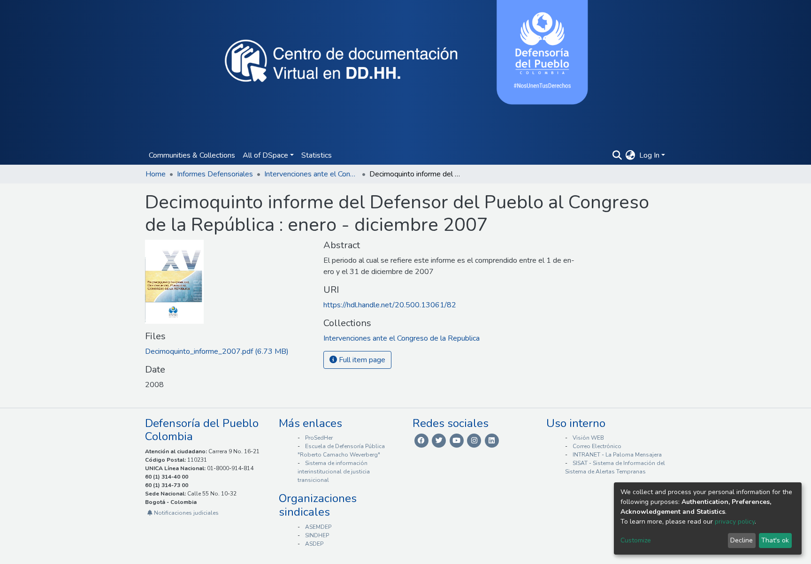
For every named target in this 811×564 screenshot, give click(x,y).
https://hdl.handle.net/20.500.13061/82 (389, 305)
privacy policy (735, 521)
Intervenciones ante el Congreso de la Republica (311, 174)
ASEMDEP (318, 527)
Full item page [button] (361, 360)
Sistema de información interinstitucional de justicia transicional (334, 471)
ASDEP (314, 544)
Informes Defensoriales (215, 174)
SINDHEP (317, 535)
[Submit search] (617, 155)
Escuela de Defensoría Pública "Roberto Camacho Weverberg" (341, 450)
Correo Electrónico (597, 446)
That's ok (775, 540)
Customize (635, 540)
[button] (630, 155)
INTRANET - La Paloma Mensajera (617, 454)
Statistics (316, 155)
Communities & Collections (192, 155)
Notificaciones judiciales (186, 513)
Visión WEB (588, 438)
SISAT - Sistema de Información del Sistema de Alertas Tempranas (615, 467)
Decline (741, 540)
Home (155, 174)
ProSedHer (319, 438)
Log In (649, 155)
